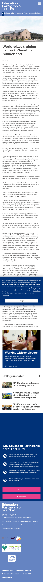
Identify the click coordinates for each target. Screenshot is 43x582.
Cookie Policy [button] (36, 291)
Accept (21, 300)
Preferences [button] (6, 295)
